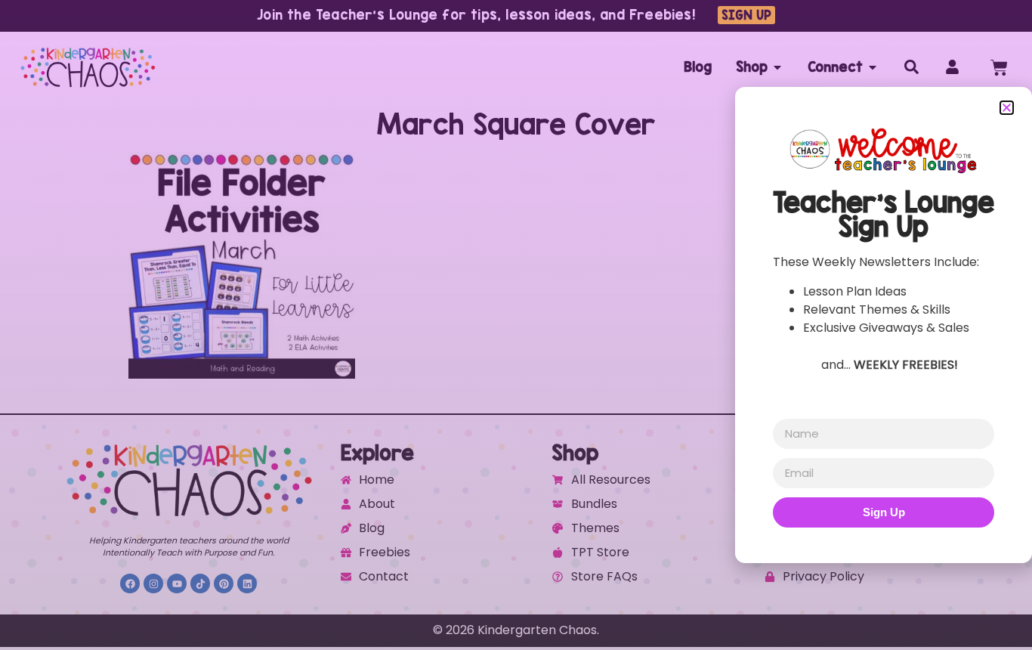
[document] (516, 325)
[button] (1006, 107)
